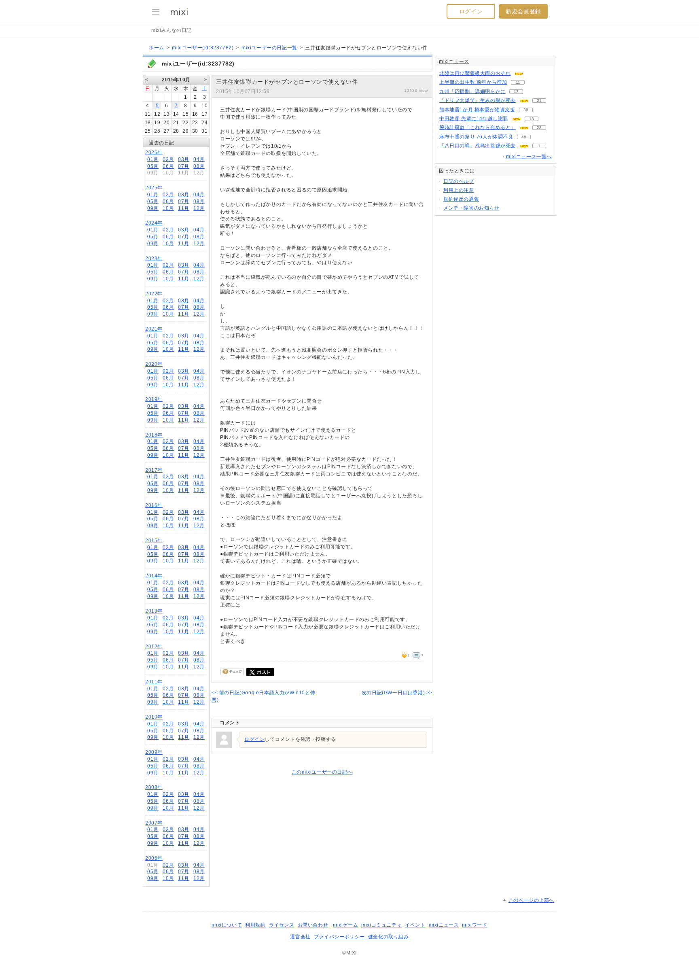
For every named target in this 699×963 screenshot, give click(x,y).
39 (525, 110)
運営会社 (300, 937)
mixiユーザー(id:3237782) (202, 48)
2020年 (154, 364)
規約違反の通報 (461, 199)
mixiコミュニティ (381, 925)
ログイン (471, 11)
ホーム (156, 48)
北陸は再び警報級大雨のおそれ (474, 73)
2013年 (154, 611)
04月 (199, 159)
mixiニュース (454, 61)
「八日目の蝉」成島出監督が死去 (477, 145)
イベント (415, 925)
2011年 (154, 682)
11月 (183, 208)
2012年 (154, 646)
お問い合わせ (313, 925)
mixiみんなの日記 (171, 30)
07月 (183, 166)
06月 (168, 166)
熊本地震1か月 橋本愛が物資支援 (477, 109)
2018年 (154, 435)
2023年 (154, 258)
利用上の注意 (458, 190)
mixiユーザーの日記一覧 (269, 48)
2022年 (154, 294)
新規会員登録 (523, 11)
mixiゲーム (345, 925)
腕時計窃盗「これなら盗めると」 (477, 127)
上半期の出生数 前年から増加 (473, 82)
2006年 (154, 858)
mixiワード (474, 925)
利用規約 (255, 925)
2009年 (154, 752)
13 (516, 91)
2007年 (154, 823)
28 (539, 127)
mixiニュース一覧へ (529, 156)
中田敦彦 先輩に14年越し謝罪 (473, 118)
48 (523, 137)
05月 (153, 166)
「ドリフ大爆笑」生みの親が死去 (477, 100)
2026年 (154, 152)
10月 (168, 208)
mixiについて (227, 925)
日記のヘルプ (458, 181)
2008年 (154, 787)
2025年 (154, 188)
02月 (168, 159)
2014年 (154, 576)
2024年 (154, 223)
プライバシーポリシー (339, 937)
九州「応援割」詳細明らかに (472, 91)
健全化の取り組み (388, 937)
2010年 (154, 717)
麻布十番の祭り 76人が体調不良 (476, 137)
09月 (153, 208)
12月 (199, 208)
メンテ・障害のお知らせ (471, 208)
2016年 (154, 505)
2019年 (154, 399)
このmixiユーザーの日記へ (322, 772)
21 (539, 100)
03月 (183, 159)
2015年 (154, 540)
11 (518, 82)
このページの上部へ (531, 900)
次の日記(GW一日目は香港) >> (397, 693)
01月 (153, 159)
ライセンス (281, 925)
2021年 (154, 329)
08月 (199, 166)
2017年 (154, 470)
